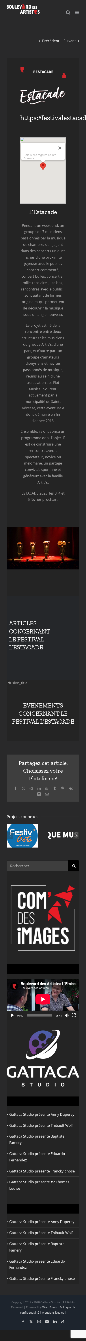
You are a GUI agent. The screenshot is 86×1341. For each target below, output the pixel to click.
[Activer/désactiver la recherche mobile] (68, 12)
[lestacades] (43, 88)
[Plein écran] (73, 1015)
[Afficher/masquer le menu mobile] (77, 12)
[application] (43, 999)
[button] (43, 166)
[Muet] (66, 1015)
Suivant (70, 40)
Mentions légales (53, 1312)
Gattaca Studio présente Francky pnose (42, 1171)
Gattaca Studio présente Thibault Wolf (41, 1125)
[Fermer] (60, 148)
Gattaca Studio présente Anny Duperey (41, 1114)
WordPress (49, 1307)
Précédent (50, 40)
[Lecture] (12, 1015)
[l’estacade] (43, 68)
